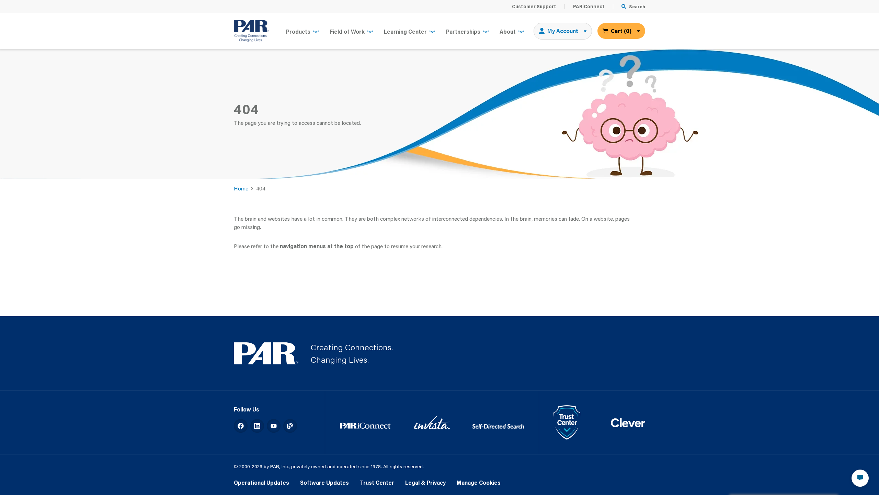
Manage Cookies (479, 482)
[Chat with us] (860, 478)
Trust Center (377, 482)
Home (241, 188)
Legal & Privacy (425, 482)
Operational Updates (261, 482)
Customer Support (534, 6)
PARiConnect (589, 6)
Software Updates (324, 482)
